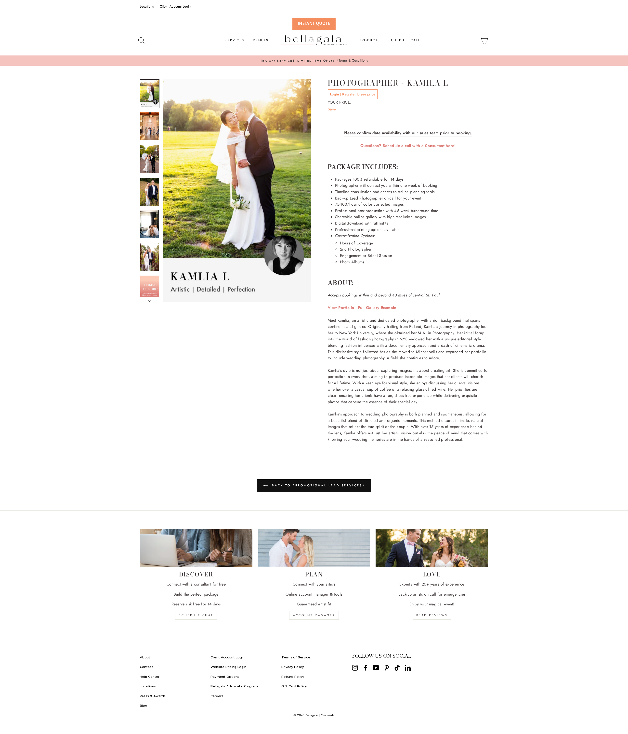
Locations (147, 6)
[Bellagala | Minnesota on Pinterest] (387, 667)
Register (349, 94)
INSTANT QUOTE (314, 23)
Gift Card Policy (294, 686)
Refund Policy (292, 677)
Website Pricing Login (228, 667)
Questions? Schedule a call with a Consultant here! (408, 145)
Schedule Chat (196, 615)
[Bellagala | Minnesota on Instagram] (355, 667)
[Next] (149, 299)
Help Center (149, 677)
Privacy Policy (292, 667)
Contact (146, 667)
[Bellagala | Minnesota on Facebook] (365, 667)
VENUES (261, 40)
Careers (216, 696)
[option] (314, 60)
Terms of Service (295, 657)
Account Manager (314, 615)
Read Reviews (432, 615)
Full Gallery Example (377, 307)
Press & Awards (153, 696)
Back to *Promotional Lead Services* (317, 485)
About (145, 657)
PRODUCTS (369, 40)
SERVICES (234, 40)
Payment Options (224, 677)
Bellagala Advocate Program (234, 686)
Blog (143, 705)
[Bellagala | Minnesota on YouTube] (376, 667)
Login (334, 94)
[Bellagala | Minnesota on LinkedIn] (408, 667)
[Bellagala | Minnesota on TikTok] (397, 667)
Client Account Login (175, 6)
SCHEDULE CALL (404, 40)
